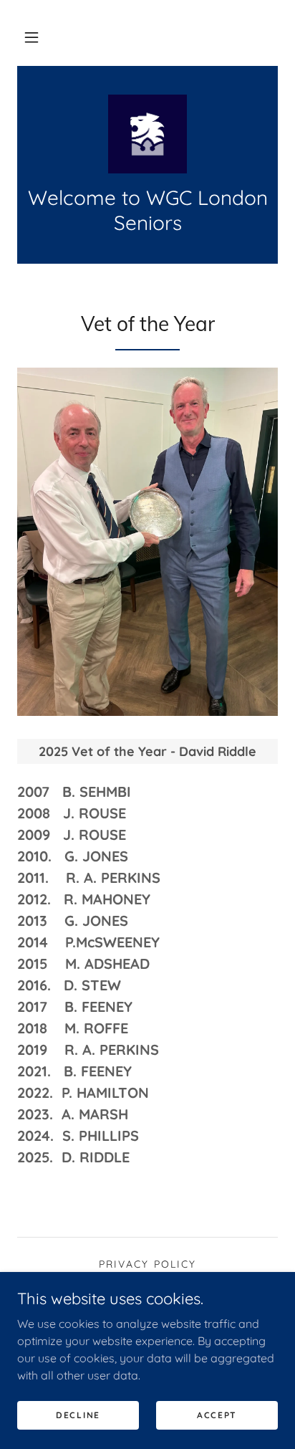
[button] (31, 37)
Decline (78, 1415)
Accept (217, 1415)
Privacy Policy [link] (147, 1264)
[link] (147, 134)
